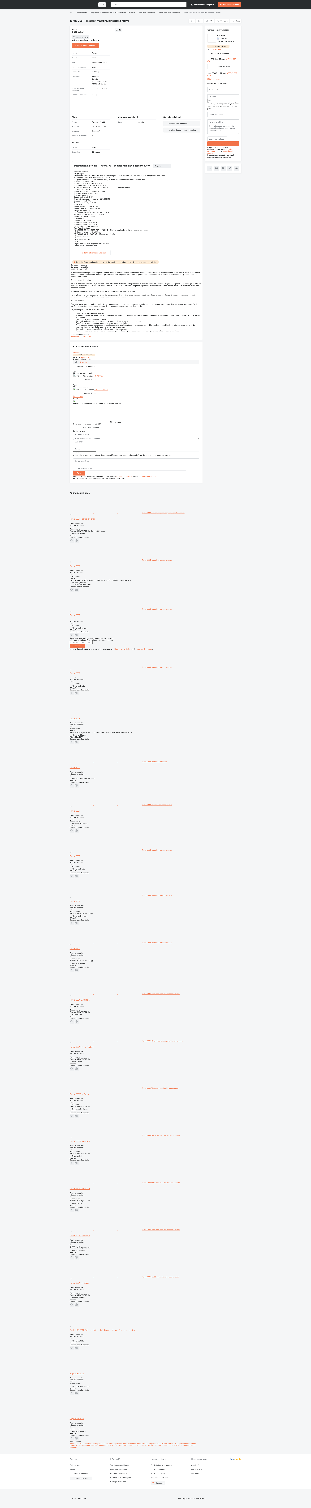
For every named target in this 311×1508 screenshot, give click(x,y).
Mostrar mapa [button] (115, 422)
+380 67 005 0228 (101, 390)
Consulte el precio (82, 37)
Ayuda (72, 1469)
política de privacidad (124, 476)
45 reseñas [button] (83, 362)
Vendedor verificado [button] (85, 355)
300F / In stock (98, 58)
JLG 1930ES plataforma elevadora (123, 1445)
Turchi (94, 53)
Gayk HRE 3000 (77, 1373)
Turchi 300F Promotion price (82, 519)
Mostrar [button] (90, 376)
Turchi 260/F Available (80, 1188)
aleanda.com (78, 397)
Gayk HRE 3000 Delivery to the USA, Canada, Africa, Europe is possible (102, 1330)
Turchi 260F (75, 901)
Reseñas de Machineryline (120, 1477)
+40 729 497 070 (99, 376)
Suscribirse (77, 646)
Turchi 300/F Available (80, 1000)
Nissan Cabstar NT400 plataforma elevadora (178, 1443)
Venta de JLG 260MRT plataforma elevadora (154, 1445)
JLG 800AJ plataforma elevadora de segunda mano (90, 1445)
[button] (192, 21)
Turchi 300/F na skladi (80, 1141)
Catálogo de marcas (118, 1482)
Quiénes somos (76, 1465)
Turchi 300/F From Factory (82, 1047)
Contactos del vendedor (79, 1473)
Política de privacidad (118, 1469)
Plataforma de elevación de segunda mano (144, 1443)
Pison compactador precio (117, 1443)
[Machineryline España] (82, 5)
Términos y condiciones (119, 1465)
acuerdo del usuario (148, 476)
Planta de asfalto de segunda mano (93, 1443)
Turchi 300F (75, 566)
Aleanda (76, 353)
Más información (213, 79)
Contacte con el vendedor (85, 46)
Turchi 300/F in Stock (79, 1283)
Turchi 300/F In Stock (79, 1094)
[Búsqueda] (112, 4)
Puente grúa (75, 1443)
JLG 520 (175, 1445)
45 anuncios (85, 357)
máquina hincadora (99, 62)
